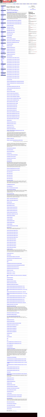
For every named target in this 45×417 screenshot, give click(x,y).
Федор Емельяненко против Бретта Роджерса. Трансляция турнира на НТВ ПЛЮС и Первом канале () (32, 33)
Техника (2, 7)
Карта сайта (34, 3)
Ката (1, 30)
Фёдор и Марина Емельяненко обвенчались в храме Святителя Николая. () (32, 53)
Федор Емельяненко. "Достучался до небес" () (32, 25)
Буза (1, 60)
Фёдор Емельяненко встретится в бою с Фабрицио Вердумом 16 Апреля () (33, 23)
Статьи (21, 3)
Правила (2, 40)
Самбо (2, 57)
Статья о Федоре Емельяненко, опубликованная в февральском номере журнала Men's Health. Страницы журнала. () (33, 21)
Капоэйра (3, 19)
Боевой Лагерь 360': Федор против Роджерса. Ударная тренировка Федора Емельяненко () (33, 31)
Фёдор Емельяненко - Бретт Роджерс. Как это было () (32, 27)
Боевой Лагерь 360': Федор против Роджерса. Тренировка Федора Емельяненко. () (32, 44)
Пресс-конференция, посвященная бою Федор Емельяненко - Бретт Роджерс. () (32, 37)
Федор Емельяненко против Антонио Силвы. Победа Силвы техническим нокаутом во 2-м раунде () (32, 16)
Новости (18, 3)
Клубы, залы (2, 29)
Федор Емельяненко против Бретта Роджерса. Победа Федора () (32, 29)
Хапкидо (2, 71)
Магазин (28, 3)
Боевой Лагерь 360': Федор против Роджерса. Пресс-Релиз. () (32, 47)
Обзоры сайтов (3, 73)
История (2, 6)
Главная (14, 3)
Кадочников (2, 58)
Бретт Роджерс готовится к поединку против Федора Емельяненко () (32, 49)
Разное (2, 18)
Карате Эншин (3, 36)
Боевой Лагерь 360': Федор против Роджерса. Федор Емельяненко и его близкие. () (32, 46)
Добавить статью (3, 75)
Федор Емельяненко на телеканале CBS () (33, 51)
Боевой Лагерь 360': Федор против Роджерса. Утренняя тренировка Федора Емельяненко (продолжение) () (32, 40)
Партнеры (24, 3)
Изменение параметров (33, 9)
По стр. (16, 9)
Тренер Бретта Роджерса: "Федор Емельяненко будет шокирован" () (33, 38)
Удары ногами (3, 50)
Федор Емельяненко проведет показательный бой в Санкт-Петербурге (33, 35)
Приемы (2, 33)
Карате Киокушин (3, 27)
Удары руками (3, 49)
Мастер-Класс (3, 52)
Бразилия (2, 12)
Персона (2, 8)
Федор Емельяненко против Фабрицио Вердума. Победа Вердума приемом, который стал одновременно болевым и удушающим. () (33, 19)
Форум (31, 3)
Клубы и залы (3, 26)
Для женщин (2, 64)
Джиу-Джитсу (3, 10)
